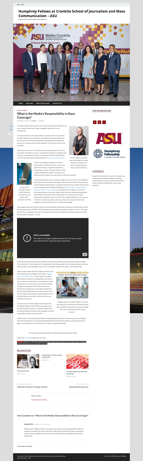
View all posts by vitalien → (39, 400)
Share (11, 129)
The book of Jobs (23, 371)
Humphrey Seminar (44, 342)
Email (11, 134)
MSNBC (73, 342)
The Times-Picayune (41, 343)
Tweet (11, 126)
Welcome (29, 103)
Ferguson (26, 342)
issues (53, 342)
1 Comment (41, 121)
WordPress (114, 456)
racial (31, 343)
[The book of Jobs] (28, 362)
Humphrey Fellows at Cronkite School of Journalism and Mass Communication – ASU (71, 13)
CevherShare (11, 136)
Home (21, 103)
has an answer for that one (55, 158)
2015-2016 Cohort (22, 110)
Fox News (34, 342)
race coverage (81, 342)
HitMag (123, 456)
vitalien (34, 121)
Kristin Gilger (60, 342)
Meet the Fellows (42, 103)
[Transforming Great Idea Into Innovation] (77, 362)
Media (68, 342)
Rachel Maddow (23, 343)
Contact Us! (57, 103)
